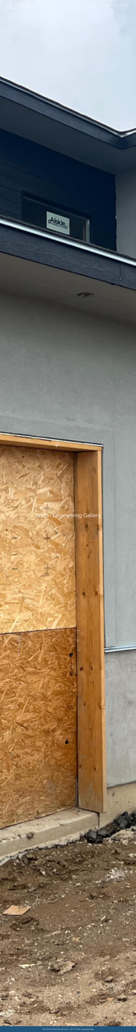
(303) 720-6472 (87, 1029)
